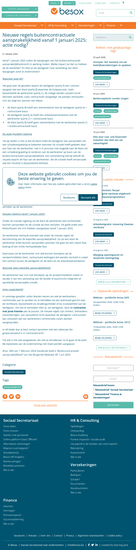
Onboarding (77, 430)
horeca (98, 111)
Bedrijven (75, 475)
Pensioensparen (12, 515)
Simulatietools (11, 452)
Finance (110, 25)
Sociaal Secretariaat (25, 25)
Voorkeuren (69, 197)
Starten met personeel (18, 15)
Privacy (70, 535)
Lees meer (100, 84)
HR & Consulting (57, 25)
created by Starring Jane (114, 545)
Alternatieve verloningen (16, 443)
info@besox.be (75, 545)
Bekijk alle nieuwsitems (112, 282)
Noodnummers (79, 488)
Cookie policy (115, 535)
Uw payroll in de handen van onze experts (93, 443)
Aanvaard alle (88, 197)
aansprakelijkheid (12, 387)
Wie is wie (8, 470)
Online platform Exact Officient (20, 439)
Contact (114, 3)
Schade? (75, 479)
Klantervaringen (12, 461)
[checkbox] (113, 394)
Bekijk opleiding (103, 313)
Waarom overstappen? (16, 448)
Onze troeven (10, 430)
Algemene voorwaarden (91, 535)
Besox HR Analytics (13, 456)
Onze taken (9, 426)
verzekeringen (111, 111)
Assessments (77, 452)
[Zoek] (131, 13)
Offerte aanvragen (18, 9)
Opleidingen (77, 426)
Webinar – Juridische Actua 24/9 (111, 297)
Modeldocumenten (14, 465)
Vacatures (85, 3)
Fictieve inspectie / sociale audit (87, 439)
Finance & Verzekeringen (106, 72)
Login (53, 3)
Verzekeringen (86, 25)
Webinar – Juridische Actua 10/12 (111, 322)
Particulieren (77, 470)
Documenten (77, 483)
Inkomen (8, 506)
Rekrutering (76, 448)
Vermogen (9, 510)
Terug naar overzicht (45, 405)
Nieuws (67, 3)
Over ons (100, 3)
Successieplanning (13, 519)
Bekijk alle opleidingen (112, 347)
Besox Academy (79, 435)
